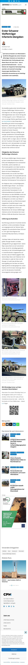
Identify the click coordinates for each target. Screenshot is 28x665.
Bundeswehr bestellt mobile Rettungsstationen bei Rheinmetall (17, 488)
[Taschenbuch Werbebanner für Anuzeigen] (14, 14)
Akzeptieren (14, 650)
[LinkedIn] (4, 606)
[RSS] (13, 606)
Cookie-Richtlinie (7, 662)
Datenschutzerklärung (15, 662)
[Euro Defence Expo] (14, 528)
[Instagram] (11, 606)
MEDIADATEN (7, 629)
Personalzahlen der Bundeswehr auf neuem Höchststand (17, 472)
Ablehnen (14, 654)
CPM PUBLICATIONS (9, 620)
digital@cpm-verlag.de (9, 603)
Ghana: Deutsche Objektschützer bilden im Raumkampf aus (18, 460)
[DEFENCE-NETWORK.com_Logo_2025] (11, 4)
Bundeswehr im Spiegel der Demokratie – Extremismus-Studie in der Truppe (12, 581)
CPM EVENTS (7, 623)
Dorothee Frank (6, 47)
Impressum (22, 662)
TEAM (5, 626)
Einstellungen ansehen (14, 658)
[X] (6, 606)
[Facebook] (9, 606)
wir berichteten (6, 121)
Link (3, 403)
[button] (25, 632)
